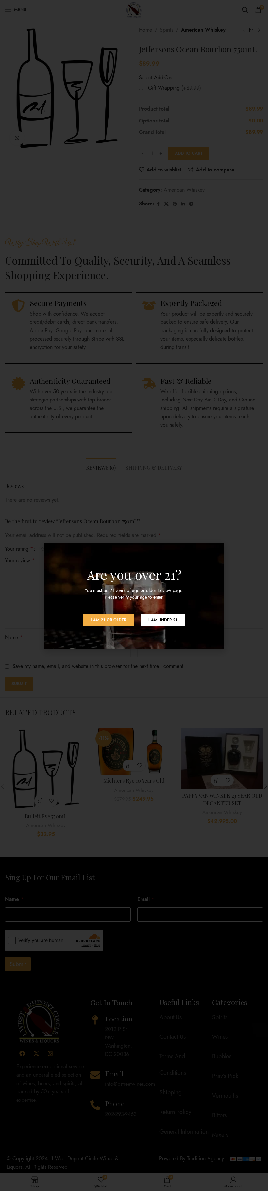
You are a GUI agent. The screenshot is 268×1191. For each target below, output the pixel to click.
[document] (134, 595)
